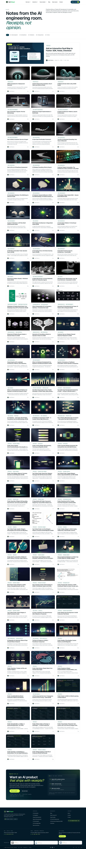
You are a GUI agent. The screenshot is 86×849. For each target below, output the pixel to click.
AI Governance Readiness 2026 (56, 821)
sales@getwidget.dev (74, 820)
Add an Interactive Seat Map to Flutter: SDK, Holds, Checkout (59, 49)
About (69, 813)
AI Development (14, 34)
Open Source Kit (53, 815)
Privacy (69, 817)
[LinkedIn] (52, 847)
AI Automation (23, 34)
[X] (54, 847)
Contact (61, 2)
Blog (49, 2)
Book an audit (14, 791)
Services (27, 2)
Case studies (42, 2)
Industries (34, 2)
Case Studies (52, 817)
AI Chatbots (31, 34)
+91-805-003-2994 (9, 834)
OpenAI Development (37, 819)
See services (25, 791)
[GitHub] (50, 847)
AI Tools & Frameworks (54, 819)
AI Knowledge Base (37, 823)
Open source (54, 2)
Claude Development (37, 817)
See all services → (36, 825)
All (7, 34)
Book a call (74, 2)
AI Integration (39, 34)
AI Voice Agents (36, 821)
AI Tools (47, 34)
